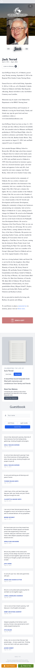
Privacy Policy (13, 661)
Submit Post (17, 427)
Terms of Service (22, 661)
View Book (8, 374)
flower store (21, 309)
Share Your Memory (11, 398)
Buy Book (17, 374)
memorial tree (22, 306)
